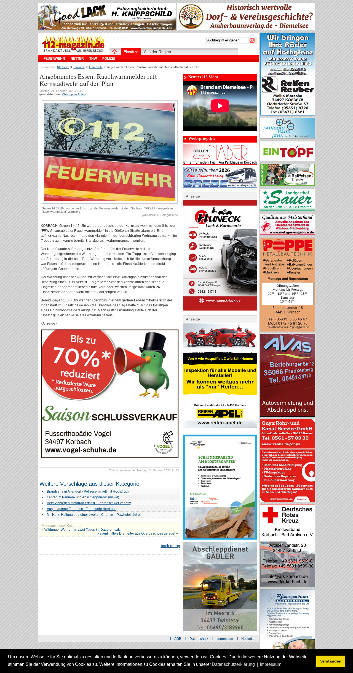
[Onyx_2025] (287, 500)
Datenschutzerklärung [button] (233, 664)
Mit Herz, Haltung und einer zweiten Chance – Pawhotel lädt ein (95, 515)
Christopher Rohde (74, 94)
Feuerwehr (96, 67)
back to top (170, 545)
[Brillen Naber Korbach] (220, 163)
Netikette (248, 639)
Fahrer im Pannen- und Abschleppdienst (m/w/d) (83, 497)
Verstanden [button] (330, 661)
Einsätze (79, 67)
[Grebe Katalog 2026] (220, 186)
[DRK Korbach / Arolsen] (287, 585)
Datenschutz (198, 639)
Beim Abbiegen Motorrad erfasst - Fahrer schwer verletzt (89, 503)
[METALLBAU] (287, 330)
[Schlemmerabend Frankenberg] (220, 538)
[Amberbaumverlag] (246, 29)
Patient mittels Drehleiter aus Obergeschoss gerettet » (137, 533)
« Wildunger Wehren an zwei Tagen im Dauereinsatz (81, 530)
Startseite (63, 67)
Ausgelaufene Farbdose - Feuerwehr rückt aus (81, 509)
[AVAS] (287, 415)
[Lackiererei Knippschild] (107, 29)
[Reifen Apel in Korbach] (220, 427)
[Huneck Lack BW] (220, 309)
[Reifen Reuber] (287, 114)
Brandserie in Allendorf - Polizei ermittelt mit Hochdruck (88, 491)
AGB (177, 639)
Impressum (224, 639)
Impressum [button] (270, 664)
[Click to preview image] (110, 202)
